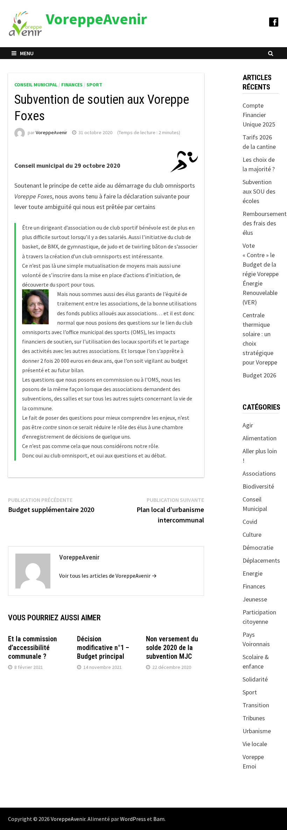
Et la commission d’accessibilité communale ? (32, 648)
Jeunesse (255, 599)
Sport (94, 84)
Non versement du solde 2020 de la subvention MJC (172, 648)
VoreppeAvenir (96, 18)
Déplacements (261, 560)
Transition (256, 705)
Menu (27, 53)
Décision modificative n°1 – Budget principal (103, 648)
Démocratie (258, 547)
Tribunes (254, 718)
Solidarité (255, 679)
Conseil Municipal (35, 84)
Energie (252, 573)
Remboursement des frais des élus (265, 223)
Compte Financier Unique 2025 (259, 114)
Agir (248, 425)
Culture (252, 535)
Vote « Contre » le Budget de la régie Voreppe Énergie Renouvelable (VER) (261, 273)
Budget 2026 (259, 375)
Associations (259, 473)
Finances (72, 84)
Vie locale (255, 744)
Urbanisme (257, 731)
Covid (250, 522)
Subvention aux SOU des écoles (259, 191)
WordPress (133, 818)
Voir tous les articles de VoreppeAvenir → (108, 575)
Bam (158, 818)
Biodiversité (258, 486)
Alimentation (259, 438)
